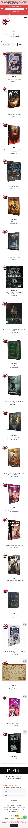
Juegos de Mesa (21, 807)
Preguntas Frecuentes (14, 811)
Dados (12, 805)
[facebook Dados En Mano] (14, 770)
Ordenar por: (5, 42)
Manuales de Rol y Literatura (14, 35)
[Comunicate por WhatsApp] (25, 817)
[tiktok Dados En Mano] (18, 770)
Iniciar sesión (19, 6)
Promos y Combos (14, 809)
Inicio (3, 35)
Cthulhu (14, 147)
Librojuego (14, 219)
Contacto (23, 809)
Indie (14, 112)
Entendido (14, 825)
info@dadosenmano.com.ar (14, 14)
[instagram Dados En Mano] (9, 770)
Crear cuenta (12, 6)
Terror (14, 76)
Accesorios (5, 809)
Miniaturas (19, 805)
